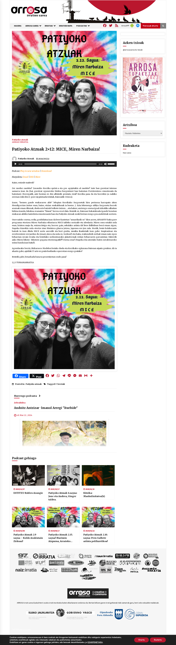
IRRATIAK (49, 26)
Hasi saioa (127, 153)
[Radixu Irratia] (89, 569)
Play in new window (30, 171)
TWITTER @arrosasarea (21, 629)
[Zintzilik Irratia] (88, 576)
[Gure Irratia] (56, 562)
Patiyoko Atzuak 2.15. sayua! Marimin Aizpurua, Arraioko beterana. (60, 538)
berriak (61, 384)
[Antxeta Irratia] (44, 556)
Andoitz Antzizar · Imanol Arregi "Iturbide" (46, 408)
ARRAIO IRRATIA (20, 142)
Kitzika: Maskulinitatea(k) (94, 495)
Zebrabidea (19, 403)
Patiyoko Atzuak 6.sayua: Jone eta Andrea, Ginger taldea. (62, 496)
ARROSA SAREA (31, 26)
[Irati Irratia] (92, 562)
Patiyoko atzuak (20, 139)
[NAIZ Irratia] (26, 569)
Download (46, 171)
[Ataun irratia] (103, 556)
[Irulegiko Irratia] (108, 562)
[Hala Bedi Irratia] (76, 562)
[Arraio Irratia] (66, 556)
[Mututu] (105, 164)
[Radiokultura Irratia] (69, 569)
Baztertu (158, 640)
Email (25, 177)
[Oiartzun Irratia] (49, 569)
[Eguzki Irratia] (151, 556)
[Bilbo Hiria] (122, 556)
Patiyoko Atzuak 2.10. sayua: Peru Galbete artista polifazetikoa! (95, 538)
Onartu (141, 640)
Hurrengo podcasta (25, 395)
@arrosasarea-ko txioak (133, 50)
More (37, 177)
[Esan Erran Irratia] (25, 562)
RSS (32, 177)
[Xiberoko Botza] (134, 569)
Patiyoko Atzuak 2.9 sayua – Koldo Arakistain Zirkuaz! (28, 538)
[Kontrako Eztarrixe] (147, 562)
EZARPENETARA (95, 642)
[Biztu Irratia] (136, 556)
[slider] (111, 163)
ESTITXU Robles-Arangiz (28, 493)
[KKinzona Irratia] (130, 562)
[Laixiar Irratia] (155, 562)
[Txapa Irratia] (120, 569)
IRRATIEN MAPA (65, 26)
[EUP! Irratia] (40, 562)
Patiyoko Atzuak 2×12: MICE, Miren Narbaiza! (56, 149)
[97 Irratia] (24, 556)
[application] (64, 164)
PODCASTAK (81, 26)
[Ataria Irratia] (85, 556)
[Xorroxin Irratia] (151, 569)
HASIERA (17, 26)
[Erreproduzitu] (15, 164)
